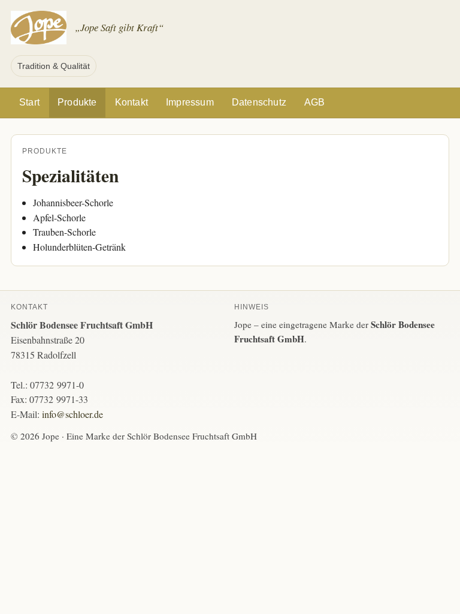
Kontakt (131, 102)
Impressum (190, 102)
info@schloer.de (72, 414)
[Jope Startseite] (38, 27)
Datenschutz (259, 102)
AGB (314, 102)
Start (29, 102)
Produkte (77, 102)
